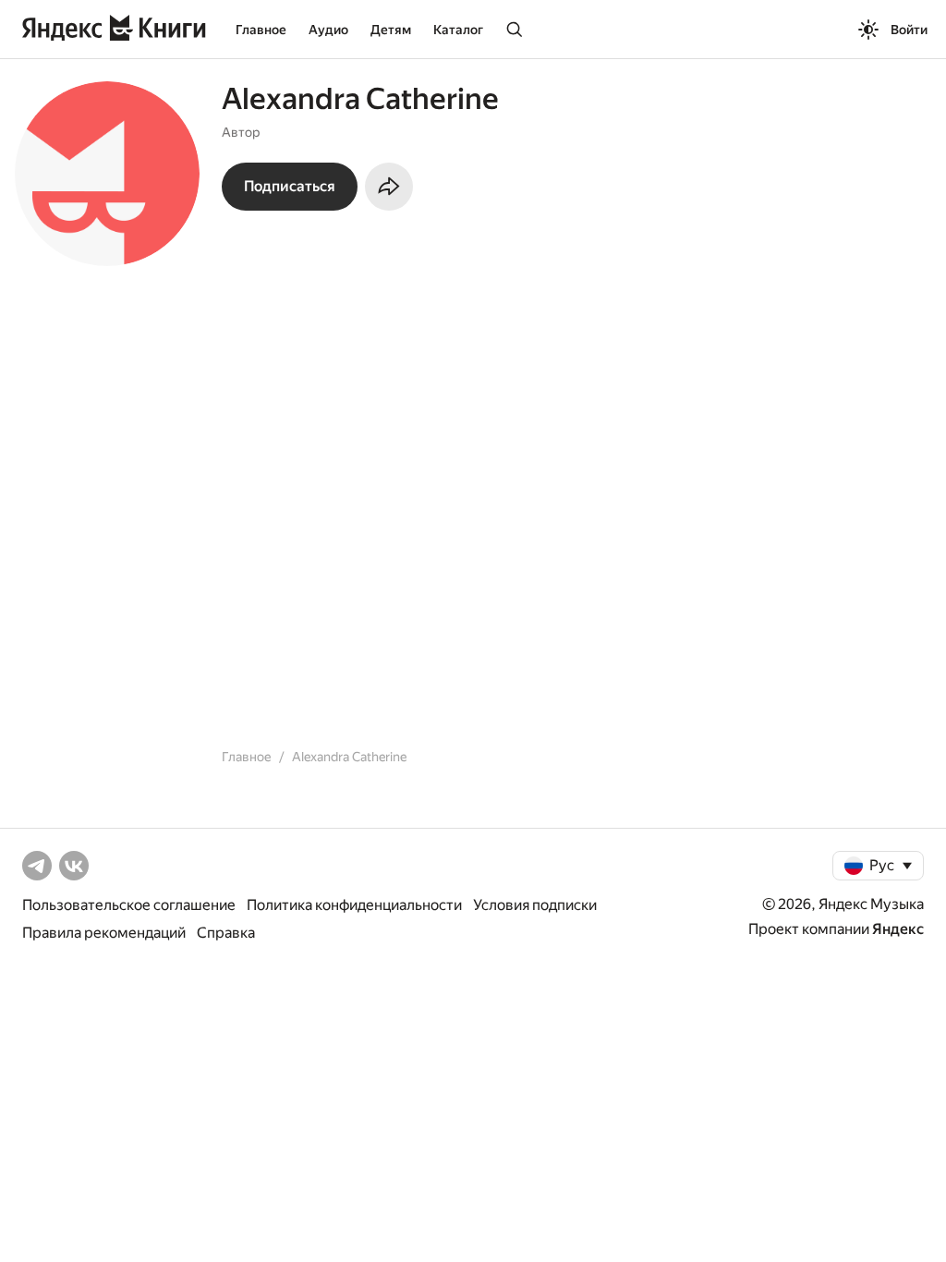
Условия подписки (535, 905)
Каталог (458, 29)
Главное (261, 29)
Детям (390, 29)
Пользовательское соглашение (129, 905)
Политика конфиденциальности (354, 905)
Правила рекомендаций (104, 932)
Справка (226, 932)
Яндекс (898, 929)
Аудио (328, 29)
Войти (909, 29)
